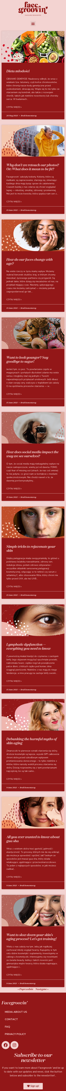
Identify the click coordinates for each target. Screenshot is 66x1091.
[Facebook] (6, 1045)
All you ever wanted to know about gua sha (33, 839)
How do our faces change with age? (29, 261)
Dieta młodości (17, 71)
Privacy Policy (15, 1034)
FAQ (7, 1027)
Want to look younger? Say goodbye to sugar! (27, 359)
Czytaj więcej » (14, 107)
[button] (33, 23)
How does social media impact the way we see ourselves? (32, 454)
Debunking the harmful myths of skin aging (31, 741)
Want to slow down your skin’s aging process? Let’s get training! (31, 937)
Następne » (42, 989)
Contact (11, 1019)
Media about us (16, 1012)
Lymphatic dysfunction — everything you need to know (28, 646)
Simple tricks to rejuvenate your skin (30, 548)
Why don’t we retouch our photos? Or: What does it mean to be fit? (32, 167)
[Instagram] (14, 1045)
